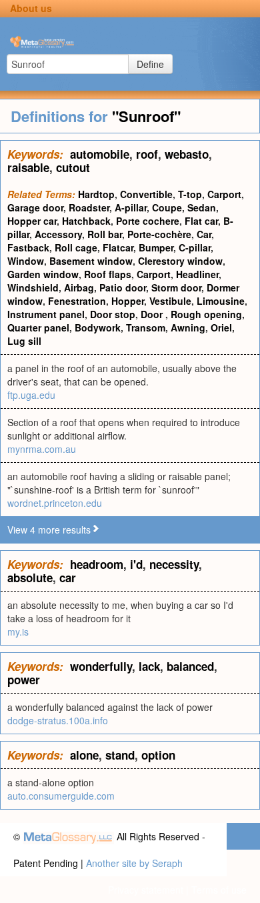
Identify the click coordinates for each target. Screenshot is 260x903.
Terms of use (219, 889)
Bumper (156, 247)
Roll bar (104, 234)
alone (84, 755)
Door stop (112, 314)
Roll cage (76, 247)
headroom (96, 564)
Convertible (146, 194)
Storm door (176, 287)
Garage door (35, 207)
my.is (18, 631)
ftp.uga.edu (31, 394)
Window (25, 260)
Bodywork (98, 327)
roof (147, 154)
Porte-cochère (159, 234)
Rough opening (206, 314)
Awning (188, 327)
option (158, 755)
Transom (145, 327)
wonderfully (101, 666)
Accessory (58, 234)
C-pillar (195, 247)
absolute (30, 578)
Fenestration (77, 300)
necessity (174, 564)
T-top (190, 194)
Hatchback (86, 220)
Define (150, 64)
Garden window (43, 274)
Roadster (89, 207)
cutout (73, 167)
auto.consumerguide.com (61, 795)
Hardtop (96, 194)
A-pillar (131, 207)
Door (153, 314)
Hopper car (32, 220)
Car (204, 234)
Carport (224, 194)
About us (31, 8)
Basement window (91, 260)
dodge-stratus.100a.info (57, 720)
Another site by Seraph (134, 863)
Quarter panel (38, 327)
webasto (187, 154)
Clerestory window (180, 260)
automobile (99, 154)
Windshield (33, 287)
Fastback (28, 247)
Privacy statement (145, 889)
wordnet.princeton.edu (54, 503)
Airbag (79, 287)
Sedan (201, 207)
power (23, 680)
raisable (28, 167)
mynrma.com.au (41, 449)
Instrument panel (46, 314)
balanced (190, 666)
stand (120, 755)
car (67, 578)
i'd (136, 564)
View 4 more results (49, 529)
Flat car (201, 220)
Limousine (221, 300)
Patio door (122, 287)
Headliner (197, 274)
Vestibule (170, 300)
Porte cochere (147, 220)
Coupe (167, 207)
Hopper (127, 300)
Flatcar (118, 247)
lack (149, 666)
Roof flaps (107, 274)
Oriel (221, 327)
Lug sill (24, 340)
